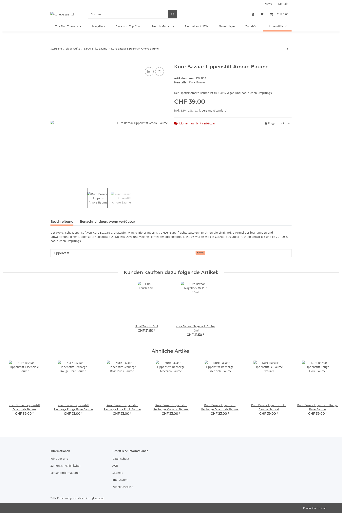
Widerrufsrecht (122, 487)
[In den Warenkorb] (53, 62)
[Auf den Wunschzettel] (159, 71)
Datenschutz (120, 458)
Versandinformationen (65, 473)
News (268, 4)
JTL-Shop (321, 508)
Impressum (119, 479)
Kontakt (283, 4)
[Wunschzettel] (262, 14)
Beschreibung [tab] (61, 222)
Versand (207, 110)
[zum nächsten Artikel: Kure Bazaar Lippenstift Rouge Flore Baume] (287, 48)
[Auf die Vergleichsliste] (149, 71)
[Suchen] (172, 14)
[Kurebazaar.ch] (62, 14)
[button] (253, 14)
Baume (200, 252)
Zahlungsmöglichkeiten (65, 465)
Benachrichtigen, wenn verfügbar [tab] (107, 222)
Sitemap (117, 473)
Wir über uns (59, 458)
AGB (115, 465)
